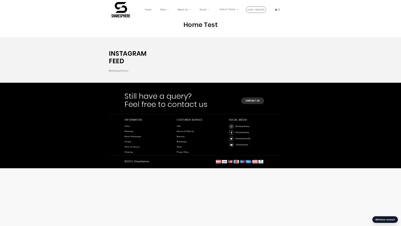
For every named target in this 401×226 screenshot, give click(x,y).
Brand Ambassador (133, 136)
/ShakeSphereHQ (242, 138)
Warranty (181, 136)
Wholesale (129, 131)
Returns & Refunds (185, 131)
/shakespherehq (242, 126)
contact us (253, 100)
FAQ (178, 126)
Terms (179, 147)
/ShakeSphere (241, 144)
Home (149, 9)
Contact (128, 141)
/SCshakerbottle (242, 132)
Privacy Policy (183, 152)
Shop (163, 9)
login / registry (256, 9)
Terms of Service (132, 147)
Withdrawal (182, 141)
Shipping (129, 152)
